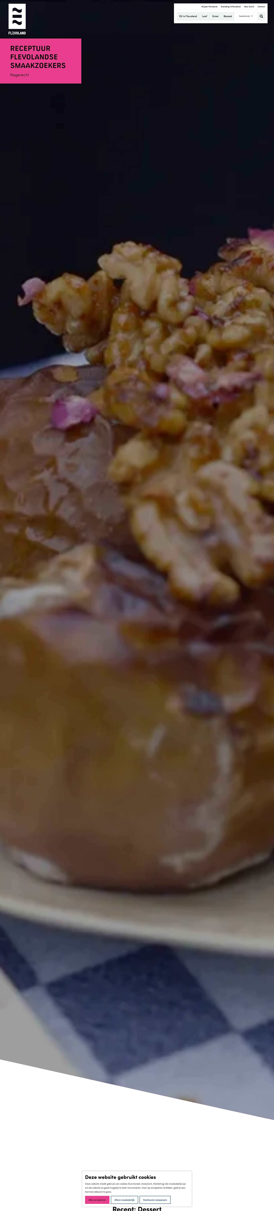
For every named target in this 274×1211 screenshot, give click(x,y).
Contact (261, 6)
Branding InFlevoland (231, 6)
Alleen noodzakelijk (124, 1199)
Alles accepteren (97, 1199)
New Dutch (249, 6)
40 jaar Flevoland (209, 6)
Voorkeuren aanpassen (155, 1199)
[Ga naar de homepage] (17, 19)
